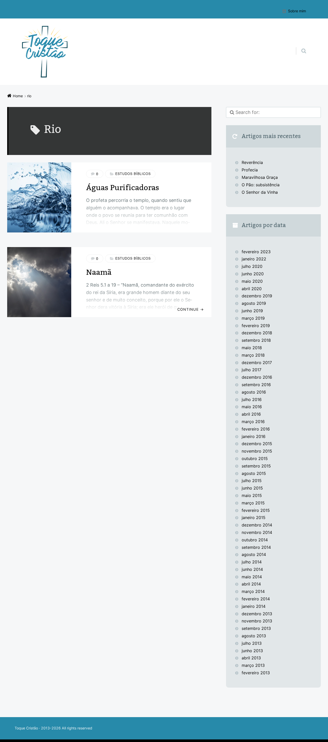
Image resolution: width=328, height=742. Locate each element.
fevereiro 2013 (256, 672)
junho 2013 (252, 650)
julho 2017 (251, 369)
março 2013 (253, 665)
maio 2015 (252, 495)
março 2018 (253, 355)
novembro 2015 (257, 451)
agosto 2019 (254, 303)
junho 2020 (253, 273)
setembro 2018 (256, 340)
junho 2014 (252, 569)
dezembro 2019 (257, 295)
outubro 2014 (255, 539)
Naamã (98, 272)
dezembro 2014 (257, 525)
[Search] (299, 46)
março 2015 (253, 502)
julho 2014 (252, 561)
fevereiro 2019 (256, 325)
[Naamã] (39, 282)
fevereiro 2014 (256, 598)
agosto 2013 (254, 635)
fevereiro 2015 (256, 510)
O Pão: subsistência (261, 184)
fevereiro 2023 (256, 251)
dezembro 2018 (257, 332)
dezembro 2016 (257, 377)
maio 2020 (252, 281)
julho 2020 (252, 266)
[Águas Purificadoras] (39, 197)
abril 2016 (251, 414)
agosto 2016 (254, 392)
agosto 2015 (254, 473)
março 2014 (253, 591)
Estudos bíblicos (133, 173)
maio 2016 (252, 406)
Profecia (250, 169)
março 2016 (253, 421)
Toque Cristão (27, 728)
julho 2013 (252, 643)
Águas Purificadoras (122, 187)
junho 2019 (252, 310)
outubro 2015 (255, 458)
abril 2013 (251, 657)
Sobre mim (297, 11)
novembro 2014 (257, 532)
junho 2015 (252, 488)
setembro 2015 (256, 465)
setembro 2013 (256, 628)
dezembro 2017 (257, 362)
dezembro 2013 (257, 613)
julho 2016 (252, 399)
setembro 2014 (256, 547)
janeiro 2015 (253, 517)
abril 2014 (251, 584)
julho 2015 (252, 480)
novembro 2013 (257, 620)
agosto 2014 (254, 554)
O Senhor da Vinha (260, 192)
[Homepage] (45, 51)
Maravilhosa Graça (260, 177)
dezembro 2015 (257, 443)
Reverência (252, 162)
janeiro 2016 (253, 436)
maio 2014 (252, 576)
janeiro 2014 (253, 606)
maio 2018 (252, 347)
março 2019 (253, 318)
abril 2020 (252, 288)
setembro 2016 (256, 384)
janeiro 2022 (254, 258)
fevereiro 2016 (256, 429)
